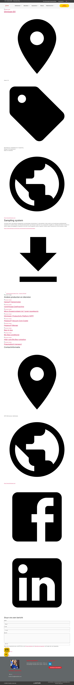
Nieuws (42, 5)
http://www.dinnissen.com (9, 217)
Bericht (5, 632)
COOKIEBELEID (65, 682)
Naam (5, 620)
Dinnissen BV (10, 11)
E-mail (5, 626)
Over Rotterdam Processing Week (49, 1)
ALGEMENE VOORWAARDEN (55, 682)
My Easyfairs (61, 1)
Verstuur (9, 651)
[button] (64, 5)
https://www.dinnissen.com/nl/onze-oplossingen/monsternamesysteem (19, 228)
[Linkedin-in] (50, 663)
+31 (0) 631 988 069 (16, 674)
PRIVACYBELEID (59, 683)
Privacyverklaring (29, 646)
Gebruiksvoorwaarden (39, 646)
